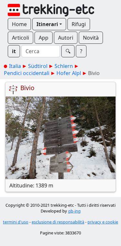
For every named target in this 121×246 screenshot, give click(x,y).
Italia (15, 66)
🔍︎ (68, 51)
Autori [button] (65, 37)
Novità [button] (91, 37)
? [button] (81, 51)
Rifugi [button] (79, 24)
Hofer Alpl (68, 73)
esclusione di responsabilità (58, 222)
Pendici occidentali (26, 73)
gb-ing (74, 211)
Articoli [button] (20, 37)
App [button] (43, 37)
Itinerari (47, 24)
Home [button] (19, 24)
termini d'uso (15, 222)
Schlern (64, 66)
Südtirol (37, 66)
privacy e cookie (102, 222)
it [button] (14, 51)
